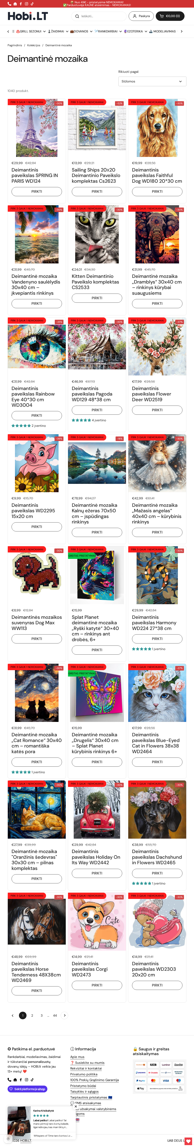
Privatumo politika (83, 1074)
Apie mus (77, 1057)
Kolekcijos (33, 45)
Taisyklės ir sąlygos (84, 1091)
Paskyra (144, 16)
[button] (170, 16)
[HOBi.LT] (28, 16)
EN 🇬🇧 (74, 1119)
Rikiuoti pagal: (128, 72)
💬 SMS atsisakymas (85, 1103)
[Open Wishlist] (188, 1141)
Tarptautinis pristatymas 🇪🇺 (91, 1097)
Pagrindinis (15, 45)
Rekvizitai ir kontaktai (86, 1068)
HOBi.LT (25, 1140)
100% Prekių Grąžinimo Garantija (94, 1080)
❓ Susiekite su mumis (87, 1063)
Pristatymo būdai (83, 1086)
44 (56, 1015)
